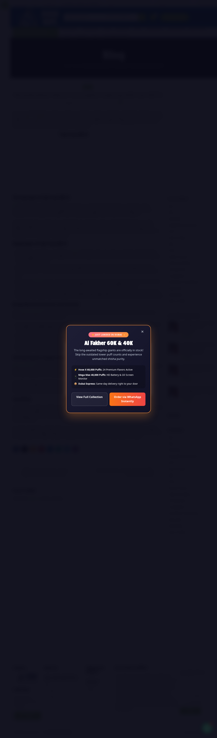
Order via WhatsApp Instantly (127, 399)
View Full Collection (89, 397)
